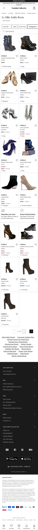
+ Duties (26, 62)
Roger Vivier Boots (25, 351)
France (4, 520)
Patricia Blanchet (10, 351)
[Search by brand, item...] (4, 8)
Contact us (7, 421)
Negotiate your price (8, 214)
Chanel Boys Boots (10, 347)
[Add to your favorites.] (17, 56)
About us (6, 430)
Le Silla (10, 13)
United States (19, 520)
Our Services (8, 368)
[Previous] (14, 331)
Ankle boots (31, 13)
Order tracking (8, 384)
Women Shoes (20, 13)
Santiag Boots (12, 354)
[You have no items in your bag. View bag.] (34, 8)
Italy (35, 520)
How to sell (7, 399)
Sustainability (7, 433)
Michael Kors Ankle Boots (17, 342)
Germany (26, 520)
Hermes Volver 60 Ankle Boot (18, 339)
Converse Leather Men (25, 337)
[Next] (24, 331)
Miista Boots (26, 349)
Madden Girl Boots (12, 349)
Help (4, 414)
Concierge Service (9, 374)
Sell (4, 396)
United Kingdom (11, 520)
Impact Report (8, 436)
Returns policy (8, 390)
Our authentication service (12, 387)
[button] (34, 8)
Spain (31, 520)
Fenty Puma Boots (26, 347)
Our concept (7, 371)
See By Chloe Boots (19, 356)
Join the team (7, 439)
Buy (4, 380)
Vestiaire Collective (11, 427)
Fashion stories (8, 442)
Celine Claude (26, 344)
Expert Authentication (27, 214)
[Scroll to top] (31, 331)
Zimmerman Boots (11, 344)
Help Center (7, 418)
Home (4, 13)
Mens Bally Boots (8, 337)
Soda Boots (24, 354)
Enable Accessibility (19, 1)
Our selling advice (9, 402)
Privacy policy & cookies (18, 472)
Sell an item (7, 405)
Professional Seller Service (12, 408)
